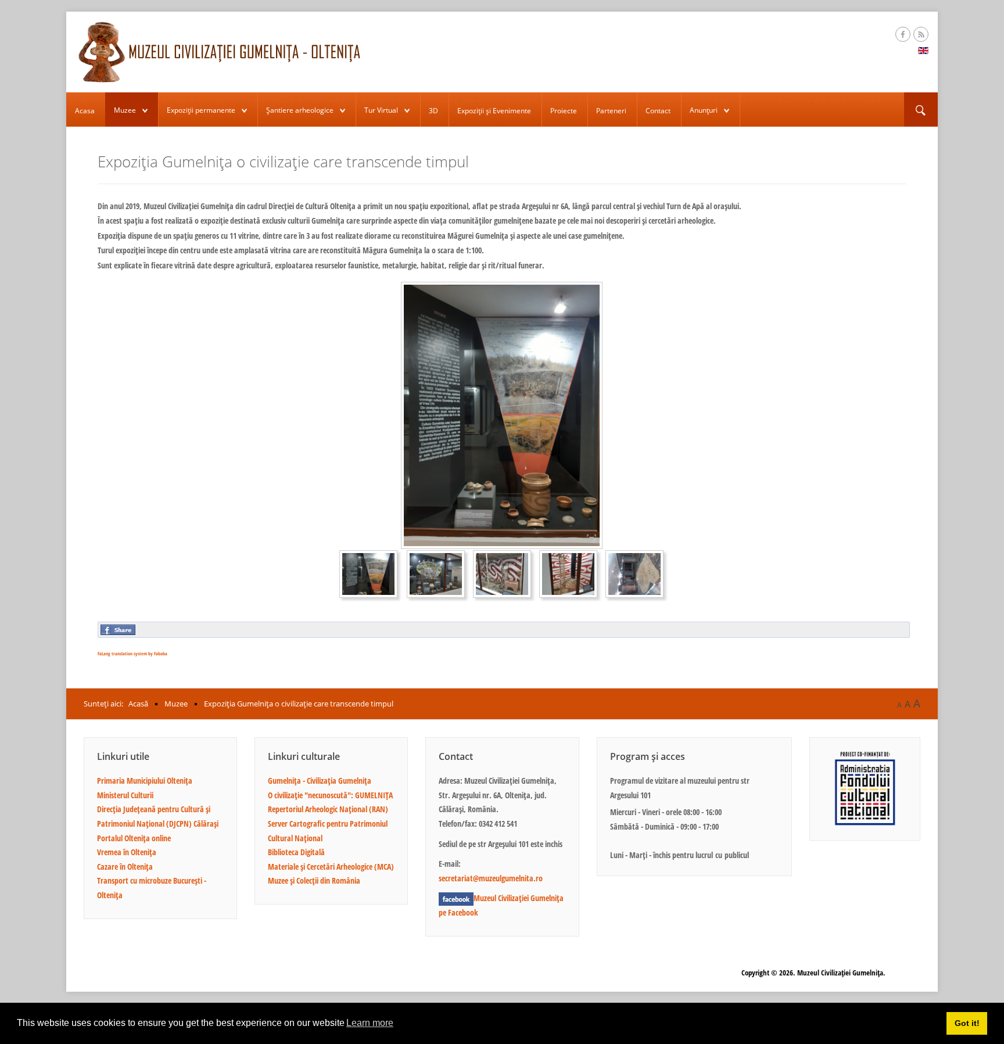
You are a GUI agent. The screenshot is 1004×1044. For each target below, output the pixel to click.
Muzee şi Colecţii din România (314, 880)
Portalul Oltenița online (134, 838)
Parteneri (611, 111)
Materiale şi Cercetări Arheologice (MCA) (331, 866)
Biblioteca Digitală (296, 852)
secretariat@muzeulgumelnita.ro (491, 878)
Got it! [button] (967, 1023)
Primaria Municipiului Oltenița (144, 780)
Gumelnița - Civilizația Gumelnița (319, 780)
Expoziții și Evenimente (494, 111)
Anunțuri (704, 110)
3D (433, 111)
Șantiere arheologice (300, 110)
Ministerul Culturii (125, 795)
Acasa (85, 111)
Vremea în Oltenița (126, 852)
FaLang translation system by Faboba (132, 653)
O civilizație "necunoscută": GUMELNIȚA (330, 795)
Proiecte (563, 111)
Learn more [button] (369, 1023)
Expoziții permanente (201, 110)
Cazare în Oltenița (125, 866)
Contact (658, 111)
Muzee (125, 110)
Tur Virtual (381, 110)
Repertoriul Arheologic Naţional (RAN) (328, 809)
